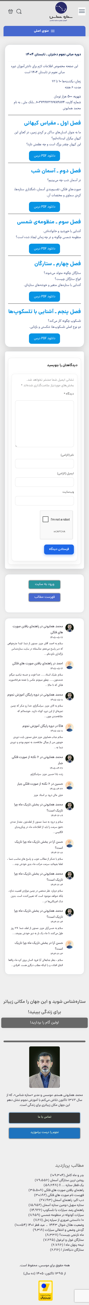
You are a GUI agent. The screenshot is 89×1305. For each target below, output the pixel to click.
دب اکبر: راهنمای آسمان (68, 1200)
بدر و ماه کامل (75, 1175)
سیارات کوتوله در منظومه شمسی (62, 1215)
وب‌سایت (68, 492)
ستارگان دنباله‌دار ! (72, 1250)
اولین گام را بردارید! (44, 1022)
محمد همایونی (53, 626)
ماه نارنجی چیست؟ (71, 1235)
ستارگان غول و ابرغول (70, 1240)
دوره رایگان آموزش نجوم (23, 694)
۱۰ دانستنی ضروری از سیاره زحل (64, 1220)
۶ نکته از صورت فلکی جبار (33, 784)
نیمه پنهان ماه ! (74, 1245)
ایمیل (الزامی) (65, 473)
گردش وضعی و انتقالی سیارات (64, 1230)
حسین (59, 784)
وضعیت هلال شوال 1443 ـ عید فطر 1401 (56, 1225)
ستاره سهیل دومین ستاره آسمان (63, 1205)
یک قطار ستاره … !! (71, 1185)
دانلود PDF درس (44, 156)
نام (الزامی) (67, 455)
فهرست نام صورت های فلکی (66, 1195)
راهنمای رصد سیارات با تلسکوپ (63, 1210)
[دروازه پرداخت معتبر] (45, 1300)
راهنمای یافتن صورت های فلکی (32, 663)
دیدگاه (69, 394)
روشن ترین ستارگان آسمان (67, 1180)
